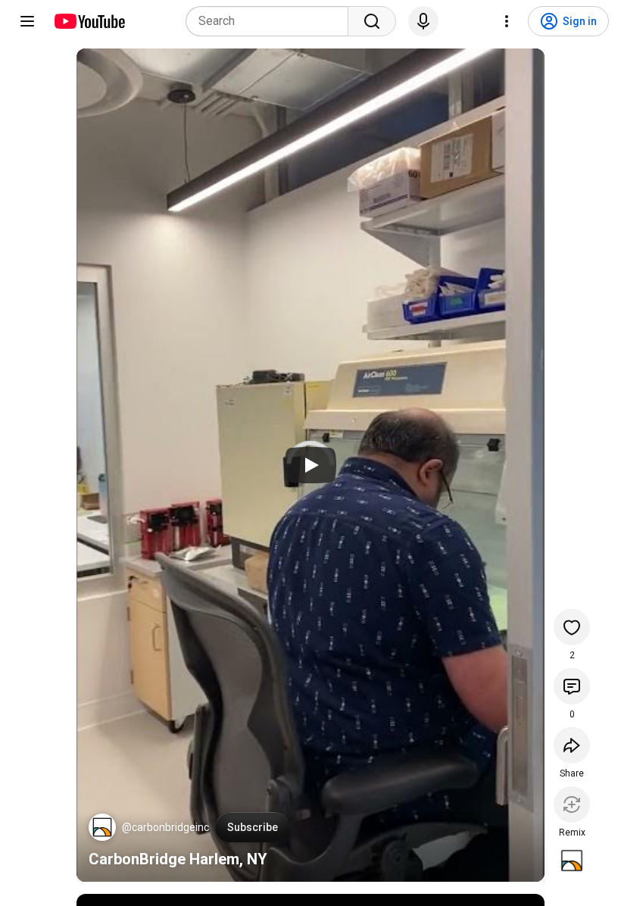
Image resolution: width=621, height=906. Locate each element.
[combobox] (271, 21)
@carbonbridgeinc (165, 827)
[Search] (372, 21)
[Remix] (572, 804)
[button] (102, 827)
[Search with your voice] (423, 21)
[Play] (310, 465)
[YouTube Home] (89, 21)
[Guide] (27, 21)
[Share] (572, 745)
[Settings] (507, 21)
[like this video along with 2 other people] (572, 627)
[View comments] (572, 686)
